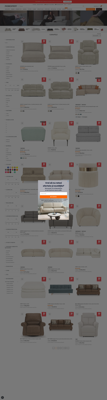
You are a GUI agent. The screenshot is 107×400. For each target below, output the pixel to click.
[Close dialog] (67, 181)
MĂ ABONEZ (53, 196)
